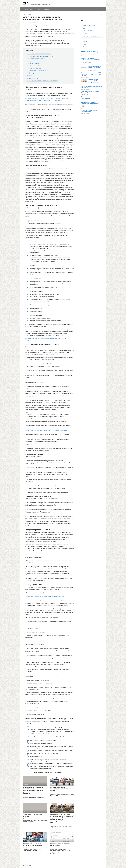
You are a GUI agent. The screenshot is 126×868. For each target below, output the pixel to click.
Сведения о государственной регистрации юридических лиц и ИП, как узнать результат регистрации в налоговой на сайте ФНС (91, 60)
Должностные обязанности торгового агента (41, 56)
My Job (26, 2)
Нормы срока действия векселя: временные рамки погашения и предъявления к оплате (90, 104)
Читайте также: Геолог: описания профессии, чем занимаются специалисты (46, 430)
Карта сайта (47, 9)
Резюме (39, 22)
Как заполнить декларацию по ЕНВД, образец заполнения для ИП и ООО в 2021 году (91, 74)
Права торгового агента (36, 68)
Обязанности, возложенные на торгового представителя (42, 80)
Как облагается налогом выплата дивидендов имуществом (94, 67)
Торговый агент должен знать (37, 58)
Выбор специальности (89, 25)
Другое (85, 28)
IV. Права (29, 75)
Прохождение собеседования (91, 36)
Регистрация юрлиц (88, 38)
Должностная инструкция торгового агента (39, 53)
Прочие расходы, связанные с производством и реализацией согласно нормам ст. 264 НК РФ (89, 53)
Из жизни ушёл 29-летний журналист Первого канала (32, 844)
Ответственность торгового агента (39, 70)
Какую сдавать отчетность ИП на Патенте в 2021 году (90, 92)
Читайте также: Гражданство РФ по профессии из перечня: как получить (45, 596)
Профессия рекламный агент (35, 73)
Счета (84, 44)
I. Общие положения (32, 78)
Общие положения (34, 63)
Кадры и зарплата (87, 30)
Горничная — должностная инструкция (32, 815)
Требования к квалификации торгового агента (41, 61)
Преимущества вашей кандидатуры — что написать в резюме (60, 788)
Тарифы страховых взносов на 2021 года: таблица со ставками (94, 81)
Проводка (85, 33)
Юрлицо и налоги (87, 47)
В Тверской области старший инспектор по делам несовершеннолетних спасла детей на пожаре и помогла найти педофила (34, 790)
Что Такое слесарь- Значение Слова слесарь (60, 844)
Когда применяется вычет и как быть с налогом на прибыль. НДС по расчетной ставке (91, 110)
